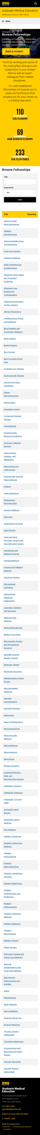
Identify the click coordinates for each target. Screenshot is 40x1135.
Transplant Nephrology (13, 1041)
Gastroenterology (11, 493)
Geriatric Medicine (11, 510)
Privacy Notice (6, 1126)
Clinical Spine (9, 402)
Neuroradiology (10, 752)
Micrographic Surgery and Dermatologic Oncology (13, 644)
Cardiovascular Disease (14, 376)
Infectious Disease (12, 577)
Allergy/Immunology (12, 312)
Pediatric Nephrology (13, 883)
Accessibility (7, 1129)
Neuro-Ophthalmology (13, 722)
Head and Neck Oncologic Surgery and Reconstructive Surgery (14, 540)
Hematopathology (11, 561)
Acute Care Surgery (12, 251)
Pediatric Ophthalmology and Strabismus (12, 893)
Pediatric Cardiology (12, 836)
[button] (35, 3)
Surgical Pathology (12, 1025)
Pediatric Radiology (12, 924)
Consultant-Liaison (12, 409)
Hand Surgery (10, 530)
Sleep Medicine (10, 1004)
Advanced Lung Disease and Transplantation (10, 291)
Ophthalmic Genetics (12, 786)
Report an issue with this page (15, 1114)
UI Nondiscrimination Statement (22, 1126)
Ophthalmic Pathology (13, 793)
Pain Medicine (10, 830)
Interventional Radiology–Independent (9, 597)
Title (6, 177)
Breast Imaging (10, 345)
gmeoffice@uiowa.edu (11, 1109)
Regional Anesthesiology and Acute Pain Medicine (12, 967)
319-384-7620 (8, 1106)
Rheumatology (10, 998)
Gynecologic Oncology (13, 524)
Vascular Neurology (12, 1062)
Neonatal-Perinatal (12, 708)
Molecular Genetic (11, 665)
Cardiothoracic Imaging (14, 369)
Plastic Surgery (10, 947)
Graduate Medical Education (20, 10)
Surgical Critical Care (13, 1018)
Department (8, 188)
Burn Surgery (9, 352)
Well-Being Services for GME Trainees (15, 15)
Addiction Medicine (12, 258)
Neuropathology (11, 745)
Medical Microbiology (13, 628)
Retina (6, 991)
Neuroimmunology (12, 729)
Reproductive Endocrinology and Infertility (12, 980)
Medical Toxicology (12, 634)
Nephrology (9, 715)
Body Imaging (10, 338)
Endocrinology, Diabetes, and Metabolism (10, 456)
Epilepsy (7, 486)
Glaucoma (8, 517)
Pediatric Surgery (11, 940)
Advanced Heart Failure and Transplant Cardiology (14, 278)
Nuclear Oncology (11, 766)
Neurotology (9, 759)
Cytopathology (10, 426)
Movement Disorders (13, 671)
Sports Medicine (11, 1011)
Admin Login (9, 1118)
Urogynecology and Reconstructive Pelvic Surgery (13, 1051)
